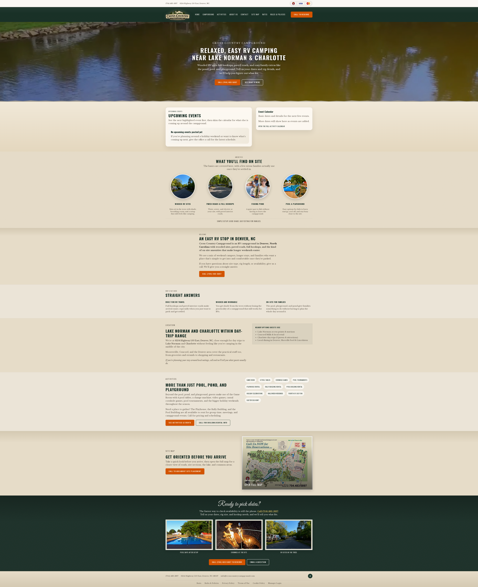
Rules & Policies (277, 14)
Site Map (255, 14)
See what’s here (252, 82)
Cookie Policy (259, 583)
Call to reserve (301, 14)
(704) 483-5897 (171, 3)
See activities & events (180, 422)
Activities (221, 14)
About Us (233, 14)
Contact (244, 14)
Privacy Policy (228, 583)
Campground (208, 14)
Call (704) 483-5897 (227, 82)
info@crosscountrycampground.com (238, 576)
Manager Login (274, 583)
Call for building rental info (213, 422)
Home (197, 14)
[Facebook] (310, 576)
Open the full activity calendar (271, 126)
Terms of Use (243, 583)
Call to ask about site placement (185, 471)
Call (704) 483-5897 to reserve (227, 562)
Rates (264, 14)
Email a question (258, 562)
